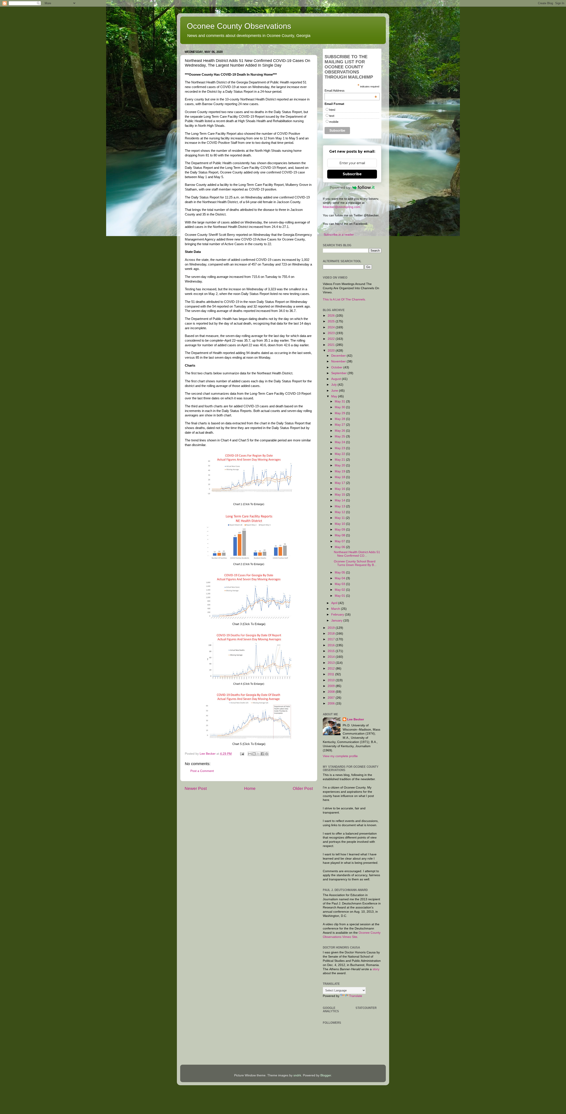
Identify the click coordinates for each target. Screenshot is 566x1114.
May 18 (340, 477)
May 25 (340, 436)
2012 (332, 668)
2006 (332, 703)
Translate (355, 996)
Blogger (325, 1075)
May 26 (340, 430)
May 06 (340, 547)
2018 (332, 633)
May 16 (340, 489)
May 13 (340, 506)
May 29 (340, 413)
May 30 (340, 407)
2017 (332, 639)
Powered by (340, 187)
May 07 (340, 541)
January (337, 620)
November (339, 361)
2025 (332, 321)
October (337, 367)
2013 (332, 662)
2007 (332, 697)
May (334, 396)
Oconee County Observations (239, 26)
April (334, 603)
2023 (332, 333)
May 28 (340, 419)
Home (250, 788)
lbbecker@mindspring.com (341, 207)
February (338, 614)
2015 (332, 651)
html (332, 110)
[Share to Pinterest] (266, 754)
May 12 (340, 512)
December (339, 355)
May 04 (340, 578)
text (331, 115)
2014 (332, 656)
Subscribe (352, 174)
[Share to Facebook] (262, 754)
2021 (332, 344)
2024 (332, 327)
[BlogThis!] (254, 754)
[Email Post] (242, 753)
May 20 (340, 465)
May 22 (340, 454)
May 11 (340, 517)
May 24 (340, 442)
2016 (332, 645)
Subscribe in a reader (339, 234)
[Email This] (250, 754)
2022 (332, 339)
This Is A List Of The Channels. (344, 299)
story (376, 969)
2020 (332, 350)
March (336, 608)
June (335, 390)
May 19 (340, 471)
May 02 (340, 589)
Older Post (303, 788)
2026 (332, 315)
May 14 (340, 500)
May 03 (340, 584)
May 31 (340, 401)
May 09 (340, 529)
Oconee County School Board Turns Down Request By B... (355, 563)
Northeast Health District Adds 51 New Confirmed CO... (357, 553)
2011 (331, 674)
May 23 (340, 448)
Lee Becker (355, 719)
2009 (332, 686)
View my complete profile (340, 756)
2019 (332, 627)
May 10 (340, 523)
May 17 (340, 483)
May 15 (340, 494)
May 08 (340, 535)
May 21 (340, 459)
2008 (332, 691)
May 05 (340, 572)
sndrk (297, 1075)
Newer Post (196, 788)
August (336, 379)
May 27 (340, 424)
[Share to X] (258, 754)
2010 (332, 680)
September (339, 373)
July (334, 384)
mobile (333, 121)
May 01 (340, 595)
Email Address (351, 90)
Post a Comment (202, 771)
